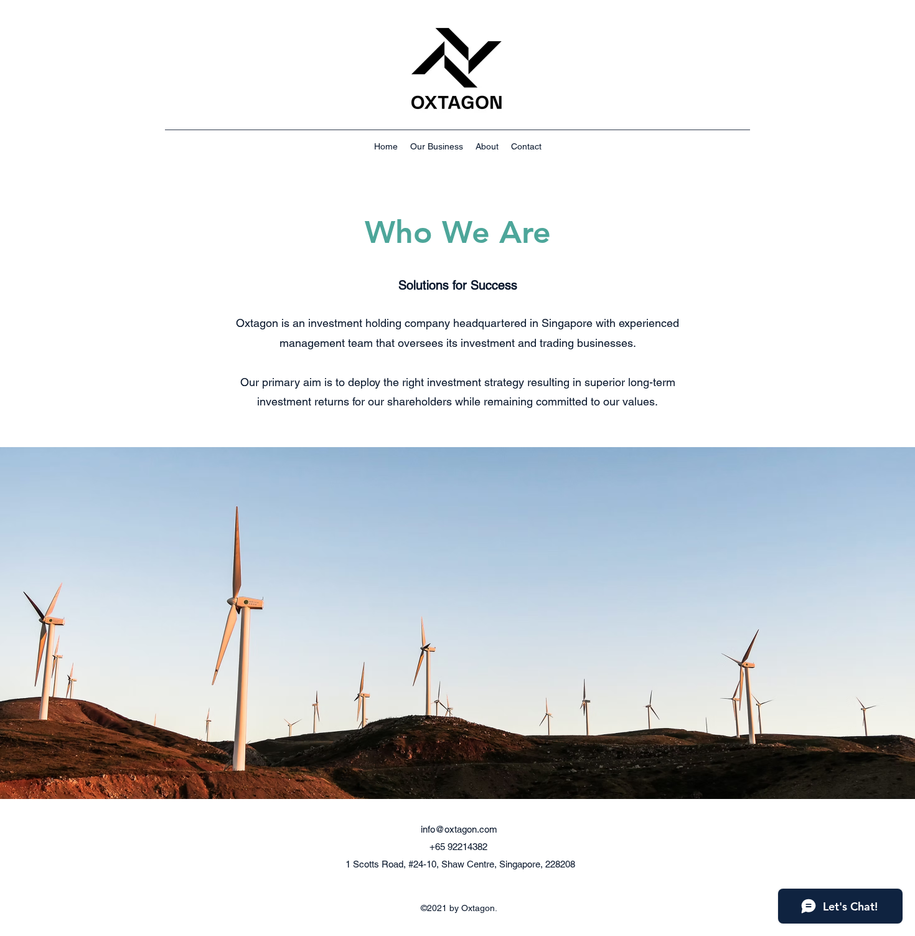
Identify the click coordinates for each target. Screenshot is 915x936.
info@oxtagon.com (459, 829)
